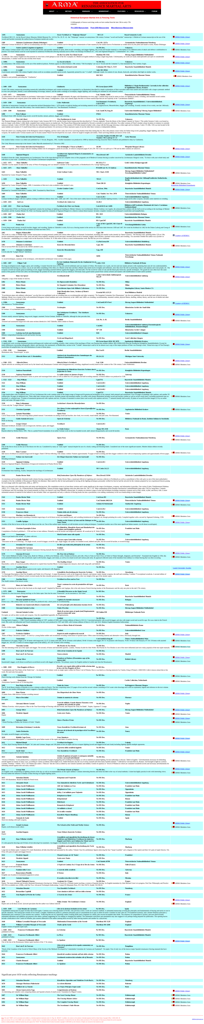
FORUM (155, 11)
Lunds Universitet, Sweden (182, 568)
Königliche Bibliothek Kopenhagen (183, 185)
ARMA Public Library (182, 37)
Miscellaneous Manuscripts (122, 28)
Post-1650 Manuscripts (100, 28)
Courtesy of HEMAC (182, 235)
